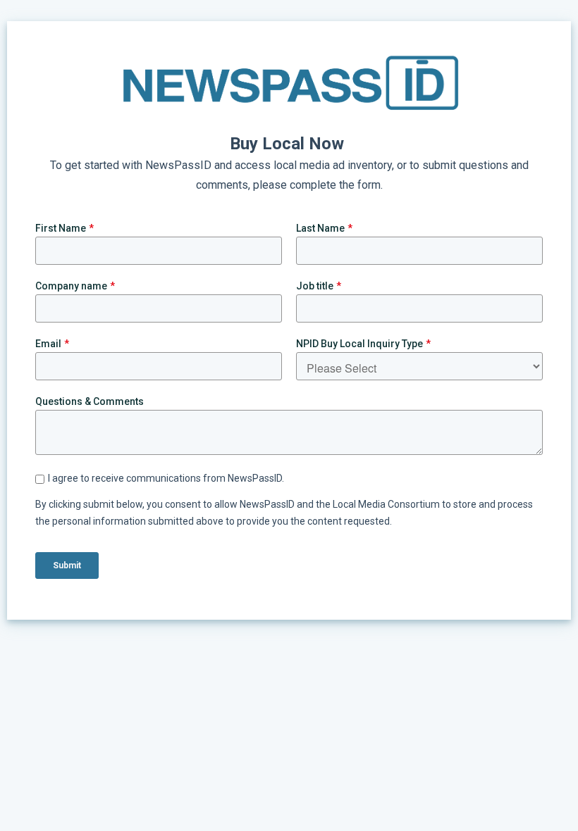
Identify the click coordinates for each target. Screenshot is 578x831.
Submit (67, 565)
